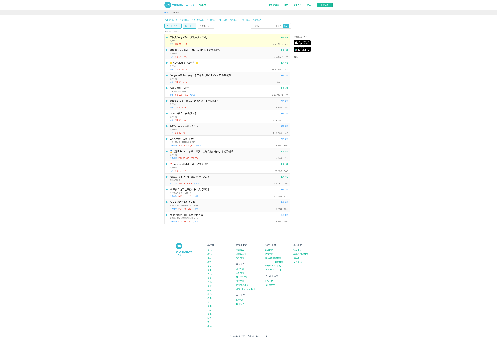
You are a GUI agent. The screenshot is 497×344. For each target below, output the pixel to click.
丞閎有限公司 (175, 180)
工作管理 (240, 272)
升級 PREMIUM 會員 (245, 288)
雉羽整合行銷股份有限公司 (180, 193)
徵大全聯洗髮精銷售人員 (182, 202)
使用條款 (269, 253)
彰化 (209, 273)
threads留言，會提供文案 (183, 113)
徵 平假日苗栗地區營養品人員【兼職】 (190, 189)
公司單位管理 (242, 276)
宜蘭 (209, 289)
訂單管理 (240, 280)
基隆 (209, 285)
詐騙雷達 (269, 280)
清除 (279, 26)
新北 (209, 253)
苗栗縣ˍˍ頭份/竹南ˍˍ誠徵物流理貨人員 (190, 176)
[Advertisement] (310, 76)
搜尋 (286, 26)
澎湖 (209, 317)
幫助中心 (297, 249)
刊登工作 (324, 5)
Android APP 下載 (273, 269)
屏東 (209, 297)
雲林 (209, 301)
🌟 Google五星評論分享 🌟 (184, 62)
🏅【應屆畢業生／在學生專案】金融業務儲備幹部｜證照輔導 (201, 151)
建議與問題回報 (300, 253)
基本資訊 (240, 268)
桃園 (209, 257)
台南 (209, 277)
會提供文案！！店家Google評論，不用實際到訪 (194, 100)
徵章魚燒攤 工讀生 (179, 88)
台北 (209, 249)
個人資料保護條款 (273, 257)
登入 (309, 5)
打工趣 (179, 5)
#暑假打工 (184, 20)
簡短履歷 (240, 249)
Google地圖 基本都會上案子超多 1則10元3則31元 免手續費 (200, 75)
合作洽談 (297, 261)
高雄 (209, 281)
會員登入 (240, 304)
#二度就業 (211, 20)
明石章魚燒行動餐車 (178, 91)
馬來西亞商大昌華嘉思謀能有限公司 (184, 205)
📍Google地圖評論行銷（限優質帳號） (190, 164)
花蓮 (209, 309)
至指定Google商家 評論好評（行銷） (189, 37)
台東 (209, 313)
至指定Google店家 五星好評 (184, 126)
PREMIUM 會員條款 (274, 261)
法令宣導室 (274, 5)
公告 (286, 5)
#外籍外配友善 (171, 20)
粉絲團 (296, 257)
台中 (209, 269)
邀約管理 (240, 257)
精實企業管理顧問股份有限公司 (182, 142)
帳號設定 (240, 300)
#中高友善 (222, 20)
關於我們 (269, 249)
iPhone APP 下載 (273, 265)
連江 (209, 325)
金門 (209, 321)
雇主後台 (297, 5)
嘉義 (209, 293)
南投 (209, 305)
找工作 (202, 5)
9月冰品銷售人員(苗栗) (182, 138)
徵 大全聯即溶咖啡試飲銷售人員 (186, 214)
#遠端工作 (257, 20)
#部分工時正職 (198, 20)
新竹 (209, 261)
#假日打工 (246, 20)
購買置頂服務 (242, 284)
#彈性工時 (234, 20)
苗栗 (209, 265)
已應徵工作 (241, 253)
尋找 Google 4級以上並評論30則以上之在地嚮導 (195, 50)
